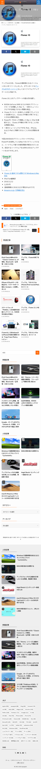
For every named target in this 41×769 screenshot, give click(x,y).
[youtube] (18, 753)
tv (12, 725)
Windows (13, 728)
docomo (29, 709)
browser (31, 706)
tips (4, 725)
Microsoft (6, 722)
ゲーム (27, 731)
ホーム (7, 760)
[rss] (20, 753)
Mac (33, 719)
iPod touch (6, 719)
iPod (28, 716)
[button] (6, 51)
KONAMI (25, 719)
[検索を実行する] (37, 353)
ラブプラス (32, 738)
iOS (4, 716)
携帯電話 (15, 741)
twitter (19, 725)
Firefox (5, 712)
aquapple (14, 706)
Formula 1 (15, 712)
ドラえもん (19, 734)
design (19, 709)
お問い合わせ (20, 763)
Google (24, 712)
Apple (5, 208)
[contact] (23, 753)
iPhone (19, 716)
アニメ (18, 731)
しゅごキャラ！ (7, 731)
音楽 (35, 741)
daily (11, 709)
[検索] (25, 753)
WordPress (24, 728)
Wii (4, 728)
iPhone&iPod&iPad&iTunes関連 (12, 16)
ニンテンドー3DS (30, 734)
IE (32, 712)
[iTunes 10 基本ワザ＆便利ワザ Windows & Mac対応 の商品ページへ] (6, 170)
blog (23, 706)
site (35, 722)
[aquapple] (20, 2)
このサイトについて (16, 760)
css (4, 709)
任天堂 (5, 741)
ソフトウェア (19, 208)
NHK (15, 722)
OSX (21, 722)
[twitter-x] (15, 753)
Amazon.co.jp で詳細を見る (14, 190)
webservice (28, 725)
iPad (11, 716)
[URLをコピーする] (34, 51)
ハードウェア (20, 738)
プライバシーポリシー (29, 760)
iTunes (11, 208)
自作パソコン (25, 741)
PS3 (28, 722)
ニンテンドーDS (7, 738)
